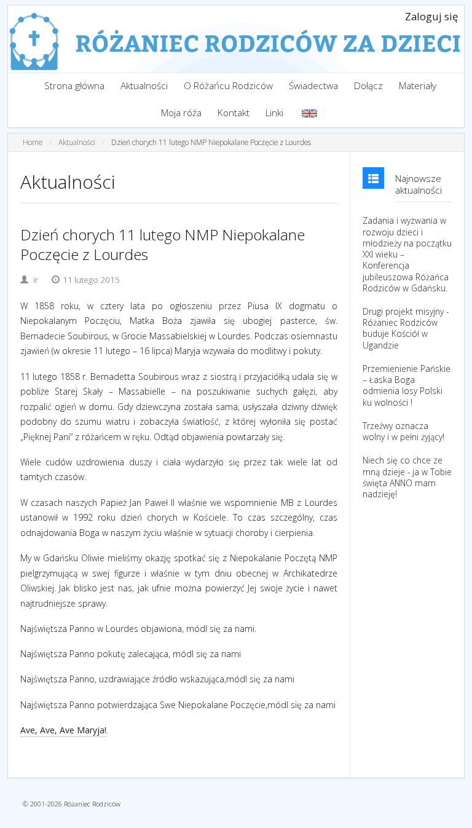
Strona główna (74, 85)
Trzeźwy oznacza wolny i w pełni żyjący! (403, 431)
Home (32, 142)
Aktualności (144, 85)
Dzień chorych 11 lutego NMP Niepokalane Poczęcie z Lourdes (211, 142)
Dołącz (368, 85)
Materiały (417, 85)
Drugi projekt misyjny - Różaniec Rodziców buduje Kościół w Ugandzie (406, 328)
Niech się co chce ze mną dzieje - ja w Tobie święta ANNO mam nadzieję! (407, 477)
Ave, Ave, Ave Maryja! (63, 730)
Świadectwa (313, 85)
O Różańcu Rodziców (228, 85)
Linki (274, 112)
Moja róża (181, 112)
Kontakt (234, 112)
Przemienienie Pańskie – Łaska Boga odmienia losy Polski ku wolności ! (406, 385)
